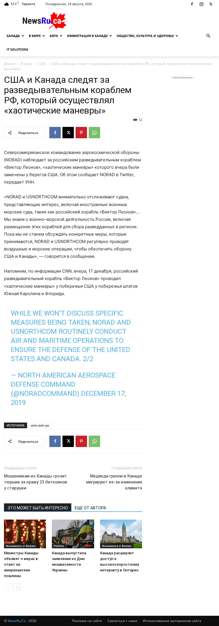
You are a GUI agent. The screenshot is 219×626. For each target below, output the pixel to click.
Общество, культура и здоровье (145, 36)
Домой (9, 63)
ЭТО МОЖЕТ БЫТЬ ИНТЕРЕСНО (37, 508)
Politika (59, 546)
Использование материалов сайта (172, 620)
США (42, 63)
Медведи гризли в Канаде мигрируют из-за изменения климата (114, 482)
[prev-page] (7, 587)
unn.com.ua (40, 425)
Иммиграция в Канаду (87, 36)
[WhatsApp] (94, 132)
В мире (35, 36)
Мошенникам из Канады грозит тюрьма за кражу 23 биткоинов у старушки (35, 482)
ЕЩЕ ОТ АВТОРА (90, 508)
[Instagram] (201, 4)
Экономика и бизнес (21, 546)
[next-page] (16, 587)
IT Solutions (17, 49)
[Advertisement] (148, 20)
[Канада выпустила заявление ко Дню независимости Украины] (73, 534)
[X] (210, 4)
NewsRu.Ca (17, 620)
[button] (208, 36)
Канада (13, 36)
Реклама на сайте (87, 620)
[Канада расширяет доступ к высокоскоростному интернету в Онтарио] (121, 534)
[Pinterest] (81, 132)
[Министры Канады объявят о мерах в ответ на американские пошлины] (25, 534)
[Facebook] (192, 4)
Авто (54, 36)
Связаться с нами (122, 620)
